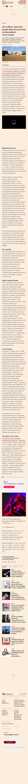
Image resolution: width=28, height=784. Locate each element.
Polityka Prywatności (19, 700)
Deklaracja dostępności (19, 706)
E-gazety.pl (16, 712)
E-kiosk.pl (16, 710)
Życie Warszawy (18, 719)
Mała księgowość (18, 714)
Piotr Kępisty (5, 65)
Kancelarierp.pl (17, 716)
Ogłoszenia (4, 712)
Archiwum (4, 714)
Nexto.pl (16, 713)
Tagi (21, 566)
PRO (11, 6)
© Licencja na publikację (8, 556)
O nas (3, 700)
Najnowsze (16, 566)
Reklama (4, 710)
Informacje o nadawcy (19, 704)
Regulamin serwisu (18, 703)
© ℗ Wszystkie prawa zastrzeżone (10, 558)
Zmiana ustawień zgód (19, 701)
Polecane (10, 566)
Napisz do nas (5, 703)
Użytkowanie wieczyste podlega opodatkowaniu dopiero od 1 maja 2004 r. (13, 440)
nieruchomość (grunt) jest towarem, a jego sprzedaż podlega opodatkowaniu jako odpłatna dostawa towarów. (14, 73)
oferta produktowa (6, 728)
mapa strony (5, 726)
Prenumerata (5, 713)
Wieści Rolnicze (17, 717)
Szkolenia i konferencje (7, 723)
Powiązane (4, 566)
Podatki (4, 23)
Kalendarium (17, 726)
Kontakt (4, 701)
